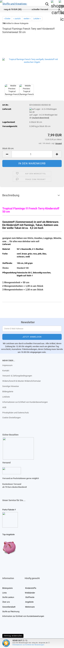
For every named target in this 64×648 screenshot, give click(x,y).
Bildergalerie (7, 391)
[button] (7, 154)
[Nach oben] (8, 643)
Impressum (7, 365)
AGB (4, 407)
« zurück (17, 18)
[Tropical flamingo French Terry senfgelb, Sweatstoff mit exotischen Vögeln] (32, 60)
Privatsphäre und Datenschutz (15, 412)
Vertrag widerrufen (13, 636)
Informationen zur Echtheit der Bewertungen (28, 645)
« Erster (7, 18)
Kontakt (5, 370)
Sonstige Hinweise (10, 386)
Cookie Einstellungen (11, 417)
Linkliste (6, 397)
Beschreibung (10, 195)
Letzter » (37, 18)
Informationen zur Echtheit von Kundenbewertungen (25, 402)
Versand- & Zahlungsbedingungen (17, 376)
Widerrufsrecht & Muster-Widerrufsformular (21, 381)
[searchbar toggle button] (47, 4)
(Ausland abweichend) (40, 118)
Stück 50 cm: (8, 148)
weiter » (27, 18)
